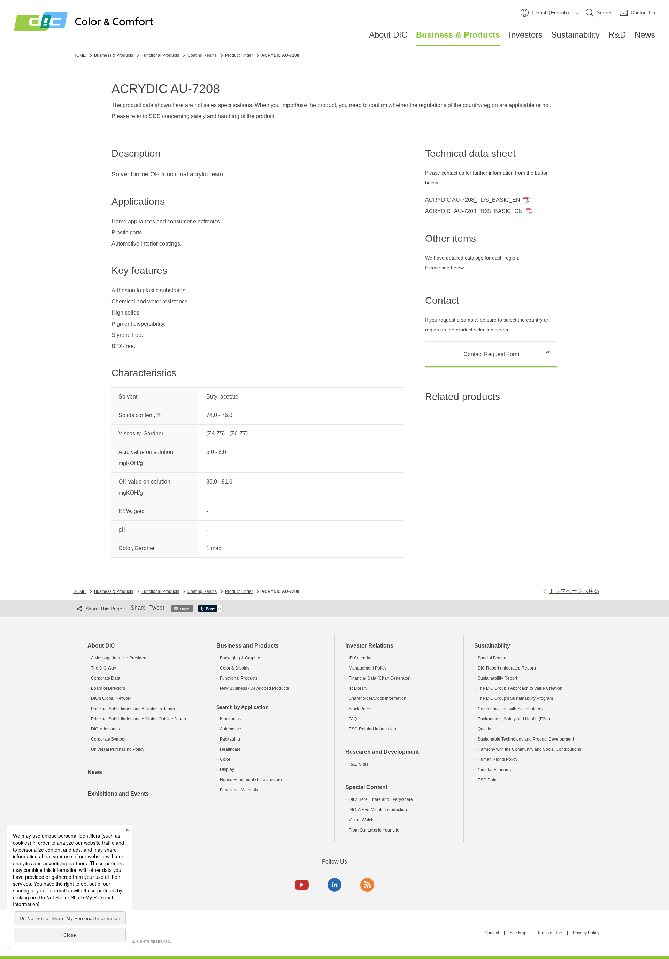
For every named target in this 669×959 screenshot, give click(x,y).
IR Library (358, 688)
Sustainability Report (497, 678)
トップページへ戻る (574, 591)
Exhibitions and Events (118, 794)
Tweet (156, 608)
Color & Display (234, 668)
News (645, 34)
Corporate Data (105, 678)
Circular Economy (495, 769)
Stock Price (359, 708)
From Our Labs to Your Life (374, 830)
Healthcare (230, 749)
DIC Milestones (105, 729)
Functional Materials (239, 790)
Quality (484, 729)
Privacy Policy (586, 933)
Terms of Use (549, 933)
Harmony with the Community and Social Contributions (529, 749)
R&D (617, 34)
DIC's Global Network (111, 698)
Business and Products (247, 646)
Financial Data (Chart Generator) (380, 678)
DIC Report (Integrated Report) (507, 668)
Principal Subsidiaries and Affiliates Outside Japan (138, 719)
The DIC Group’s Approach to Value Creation (520, 688)
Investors (526, 34)
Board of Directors (108, 688)
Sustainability (575, 34)
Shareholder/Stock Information (377, 698)
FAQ (353, 719)
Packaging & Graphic (240, 658)
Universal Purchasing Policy (117, 749)
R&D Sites (358, 764)
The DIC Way (103, 668)
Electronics (230, 718)
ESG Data (487, 780)
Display (227, 769)
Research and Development (382, 752)
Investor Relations (369, 646)
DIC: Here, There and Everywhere (381, 799)
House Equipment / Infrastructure (251, 779)
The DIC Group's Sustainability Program (515, 698)
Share (138, 608)
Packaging (230, 739)
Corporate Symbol (108, 739)
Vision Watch (361, 820)
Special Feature (493, 658)
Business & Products (458, 35)
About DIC (388, 34)
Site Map (518, 933)
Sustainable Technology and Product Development (526, 739)
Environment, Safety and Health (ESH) (514, 719)
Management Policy (367, 668)
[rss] (367, 885)
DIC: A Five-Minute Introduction (378, 809)
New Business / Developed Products (254, 688)
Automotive (230, 729)
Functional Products (238, 678)
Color (225, 759)
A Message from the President (119, 658)
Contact (491, 933)
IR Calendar (360, 658)
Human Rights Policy (497, 759)
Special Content (366, 787)
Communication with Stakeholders (510, 708)
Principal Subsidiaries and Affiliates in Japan (133, 708)
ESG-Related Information (372, 729)
